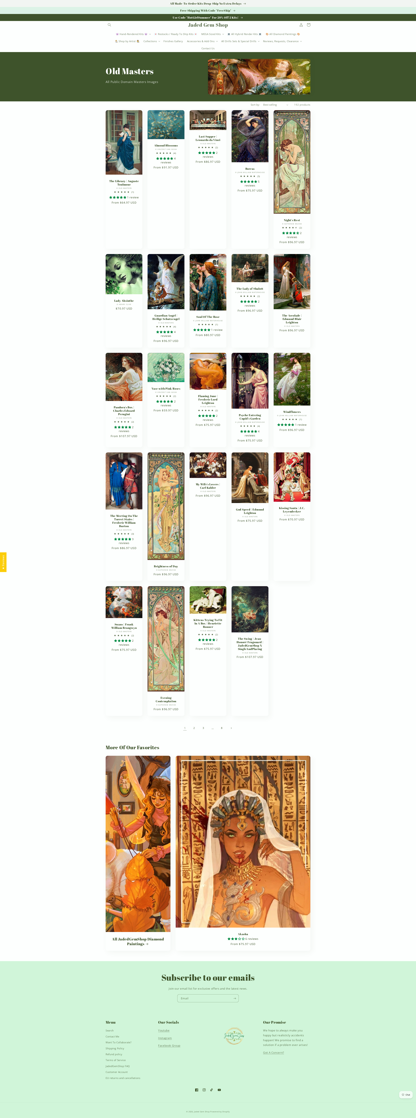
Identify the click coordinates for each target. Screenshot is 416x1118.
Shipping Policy (115, 1048)
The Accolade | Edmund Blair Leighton (292, 319)
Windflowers (292, 412)
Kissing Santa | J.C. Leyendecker (292, 509)
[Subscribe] (235, 998)
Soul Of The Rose (208, 316)
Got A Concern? (273, 1052)
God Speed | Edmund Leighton (250, 511)
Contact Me (112, 1036)
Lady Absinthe (124, 300)
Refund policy (114, 1054)
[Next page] (231, 728)
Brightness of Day (166, 566)
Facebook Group (169, 1045)
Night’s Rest (292, 220)
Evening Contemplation (166, 699)
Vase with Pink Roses (166, 388)
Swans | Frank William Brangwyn (124, 626)
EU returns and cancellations (123, 1078)
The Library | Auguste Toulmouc (124, 182)
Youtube (163, 1030)
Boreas (250, 168)
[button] (109, 24)
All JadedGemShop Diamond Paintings (138, 941)
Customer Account (117, 1072)
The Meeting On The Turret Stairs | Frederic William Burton (124, 521)
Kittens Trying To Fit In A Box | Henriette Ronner (208, 623)
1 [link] (185, 728)
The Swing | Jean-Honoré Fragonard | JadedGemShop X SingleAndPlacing (250, 644)
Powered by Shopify (220, 1112)
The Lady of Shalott (249, 288)
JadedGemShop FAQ (118, 1066)
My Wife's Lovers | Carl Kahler (208, 486)
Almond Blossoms (166, 145)
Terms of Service (116, 1060)
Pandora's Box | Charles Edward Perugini (124, 411)
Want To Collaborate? (118, 1042)
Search (110, 1030)
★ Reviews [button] (3, 562)
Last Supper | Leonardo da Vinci (208, 138)
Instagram (165, 1038)
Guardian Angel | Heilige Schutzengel (166, 317)
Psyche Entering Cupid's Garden (250, 416)
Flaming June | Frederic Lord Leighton (208, 399)
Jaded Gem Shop (202, 1112)
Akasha (243, 934)
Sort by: (255, 104)
